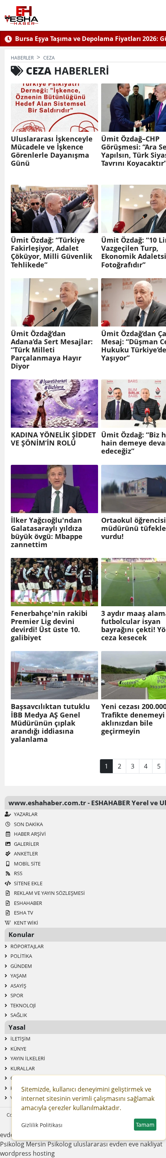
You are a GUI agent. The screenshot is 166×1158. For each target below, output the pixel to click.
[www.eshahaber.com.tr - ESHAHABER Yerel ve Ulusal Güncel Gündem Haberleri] (21, 15)
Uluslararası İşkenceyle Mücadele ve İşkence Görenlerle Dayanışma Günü (52, 151)
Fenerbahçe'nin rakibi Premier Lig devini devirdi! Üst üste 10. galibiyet (49, 625)
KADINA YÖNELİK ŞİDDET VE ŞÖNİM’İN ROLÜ (53, 439)
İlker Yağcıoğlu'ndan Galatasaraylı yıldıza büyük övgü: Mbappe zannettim (47, 532)
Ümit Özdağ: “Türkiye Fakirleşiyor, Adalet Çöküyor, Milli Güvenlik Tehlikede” (51, 252)
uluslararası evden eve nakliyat (118, 1144)
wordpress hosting (27, 1153)
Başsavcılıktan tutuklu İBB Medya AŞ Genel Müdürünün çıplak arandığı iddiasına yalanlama (50, 722)
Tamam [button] (145, 1124)
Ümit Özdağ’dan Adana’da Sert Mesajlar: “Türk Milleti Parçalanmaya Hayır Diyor (52, 350)
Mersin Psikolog (49, 1144)
